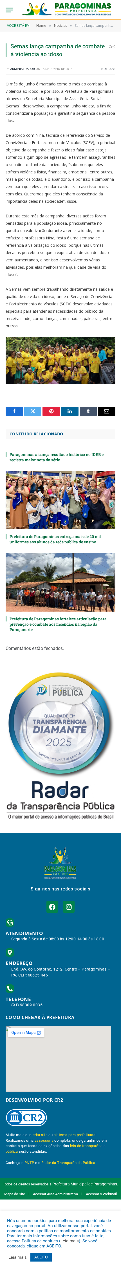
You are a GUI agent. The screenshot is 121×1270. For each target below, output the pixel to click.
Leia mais (69, 1240)
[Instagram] (69, 906)
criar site (40, 1135)
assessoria (44, 1140)
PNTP (29, 1163)
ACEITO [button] (41, 1257)
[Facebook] (52, 906)
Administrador (22, 69)
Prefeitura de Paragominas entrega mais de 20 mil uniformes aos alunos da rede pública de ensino (55, 539)
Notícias (108, 69)
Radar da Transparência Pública (68, 1163)
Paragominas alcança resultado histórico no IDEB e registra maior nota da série (57, 457)
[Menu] (9, 10)
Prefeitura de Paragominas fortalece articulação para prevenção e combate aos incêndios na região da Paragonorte (58, 624)
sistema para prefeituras (75, 1135)
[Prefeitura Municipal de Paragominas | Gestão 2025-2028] (66, 10)
